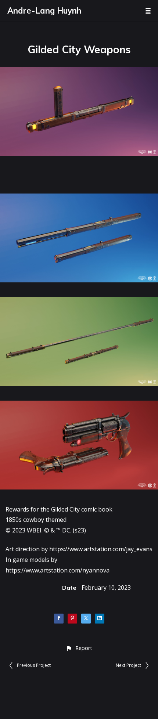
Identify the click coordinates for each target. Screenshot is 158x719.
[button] (79, 647)
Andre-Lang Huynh (44, 11)
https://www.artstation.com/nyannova (57, 570)
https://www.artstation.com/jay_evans (100, 549)
